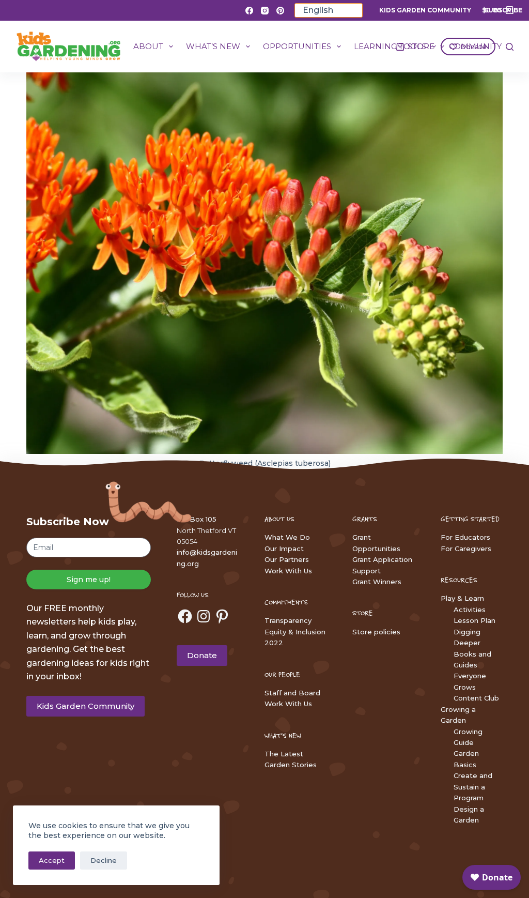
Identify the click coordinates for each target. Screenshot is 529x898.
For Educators (465, 537)
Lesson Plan (474, 620)
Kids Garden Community (425, 10)
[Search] (510, 47)
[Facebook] (249, 10)
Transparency (288, 620)
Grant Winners (376, 581)
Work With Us (288, 571)
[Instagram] (265, 10)
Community (475, 46)
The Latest (283, 754)
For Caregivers (466, 548)
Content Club (476, 698)
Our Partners (286, 559)
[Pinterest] (280, 10)
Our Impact (284, 548)
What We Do (287, 537)
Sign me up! (89, 579)
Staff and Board (292, 693)
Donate (202, 655)
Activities (470, 609)
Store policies (376, 632)
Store (421, 46)
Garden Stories (290, 764)
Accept (52, 860)
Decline (103, 860)
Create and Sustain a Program (473, 786)
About (148, 46)
